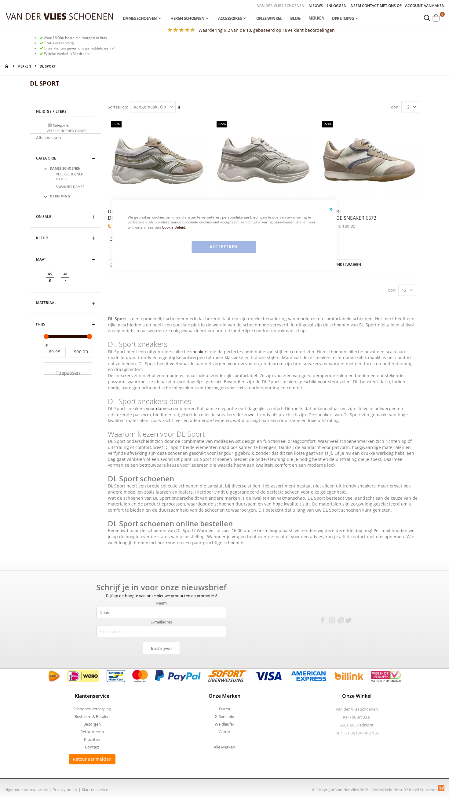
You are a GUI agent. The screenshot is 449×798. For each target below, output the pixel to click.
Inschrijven (161, 648)
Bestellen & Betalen (92, 716)
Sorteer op (117, 107)
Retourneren (92, 731)
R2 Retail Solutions (420, 789)
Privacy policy (65, 789)
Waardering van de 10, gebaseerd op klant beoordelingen (267, 30)
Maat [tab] (41, 259)
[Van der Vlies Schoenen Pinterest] (340, 621)
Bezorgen (92, 724)
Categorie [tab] (46, 158)
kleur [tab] (42, 238)
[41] (66, 269)
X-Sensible (224, 716)
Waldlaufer (225, 724)
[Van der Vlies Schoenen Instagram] (332, 621)
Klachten (92, 739)
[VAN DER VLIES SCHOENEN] (60, 16)
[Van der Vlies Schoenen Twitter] (348, 621)
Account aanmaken (424, 6)
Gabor (224, 731)
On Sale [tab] (43, 216)
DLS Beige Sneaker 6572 (347, 214)
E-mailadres (161, 622)
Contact (92, 747)
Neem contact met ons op (376, 6)
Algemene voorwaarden (26, 789)
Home (7, 66)
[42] (51, 269)
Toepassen (68, 372)
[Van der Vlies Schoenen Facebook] (322, 621)
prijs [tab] (40, 324)
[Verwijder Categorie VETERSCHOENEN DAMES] (50, 125)
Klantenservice (95, 789)
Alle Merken (224, 747)
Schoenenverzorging (92, 709)
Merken (316, 18)
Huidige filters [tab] (51, 111)
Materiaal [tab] (46, 302)
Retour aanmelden (92, 759)
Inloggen (336, 6)
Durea (224, 709)
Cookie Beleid (173, 227)
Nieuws (315, 6)
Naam (161, 603)
